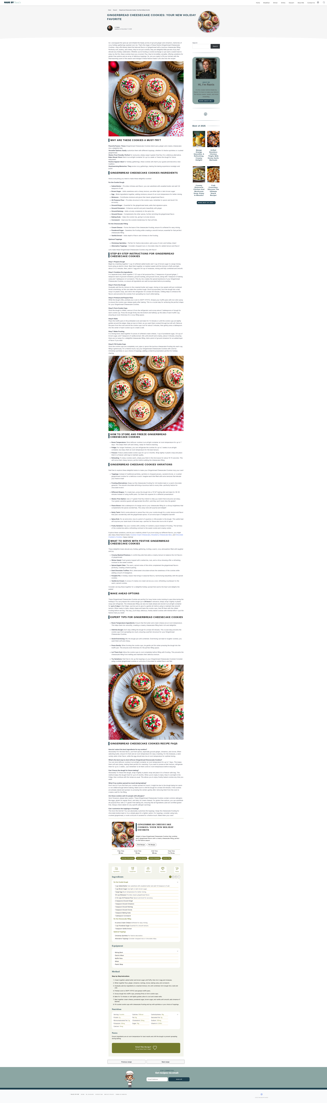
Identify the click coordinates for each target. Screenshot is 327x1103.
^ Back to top (74, 1094)
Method (148, 871)
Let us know (139, 1049)
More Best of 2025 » (206, 202)
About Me (301, 3)
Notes (177, 871)
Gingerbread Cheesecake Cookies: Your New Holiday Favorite (134, 10)
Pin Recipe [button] (151, 845)
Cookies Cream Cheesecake (140, 535)
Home (258, 3)
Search (194, 43)
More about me (205, 101)
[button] (177, 882)
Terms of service (121, 1094)
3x (176, 876)
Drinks (283, 3)
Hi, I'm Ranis (90, 1094)
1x (170, 876)
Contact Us (311, 3)
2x (173, 876)
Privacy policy (109, 1094)
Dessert (291, 3)
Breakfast (266, 3)
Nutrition (162, 871)
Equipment (133, 871)
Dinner (275, 3)
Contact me (99, 1094)
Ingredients (116, 871)
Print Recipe (141, 845)
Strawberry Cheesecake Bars (161, 535)
